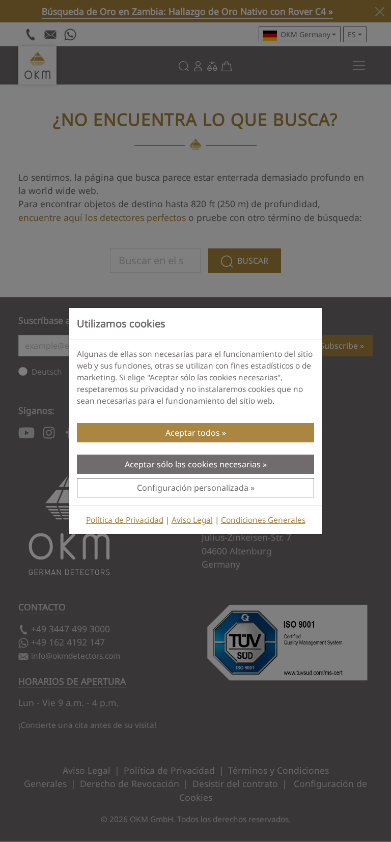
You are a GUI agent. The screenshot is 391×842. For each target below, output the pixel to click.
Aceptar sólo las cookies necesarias (193, 464)
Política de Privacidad (124, 520)
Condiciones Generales (263, 520)
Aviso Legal (192, 520)
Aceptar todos (192, 432)
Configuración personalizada (192, 487)
